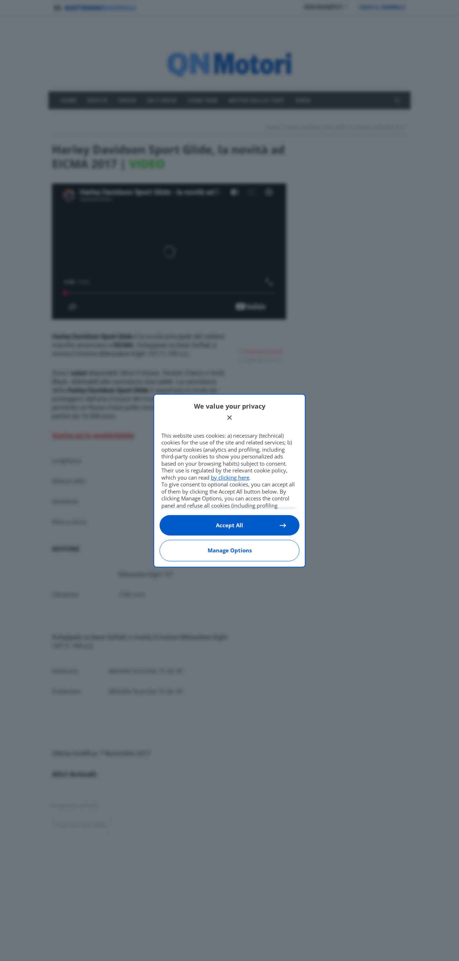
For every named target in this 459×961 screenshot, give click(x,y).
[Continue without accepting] (229, 417)
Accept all (229, 525)
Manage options (230, 550)
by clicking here (230, 477)
